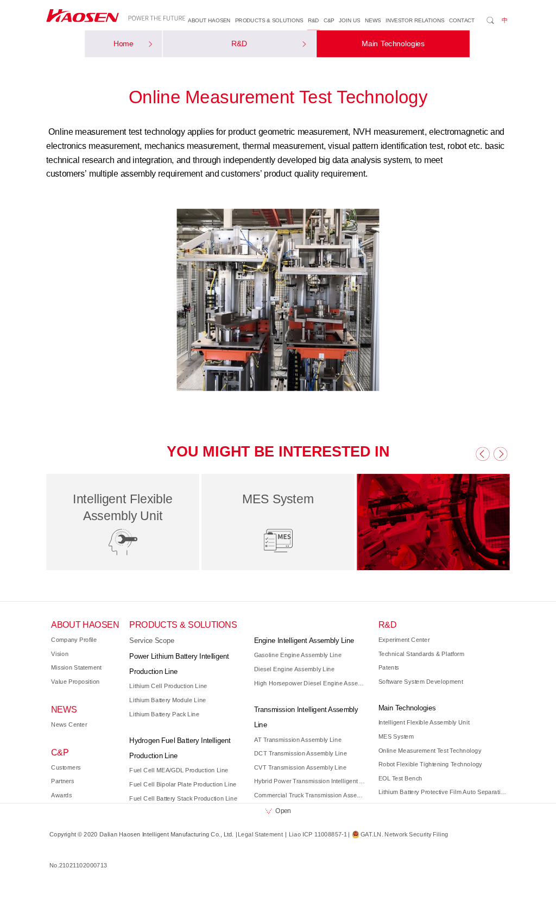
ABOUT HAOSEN (209, 20)
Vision (59, 654)
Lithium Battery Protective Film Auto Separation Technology (442, 792)
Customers (66, 767)
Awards (61, 795)
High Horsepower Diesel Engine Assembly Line (311, 683)
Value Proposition (75, 681)
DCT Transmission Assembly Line (300, 753)
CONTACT (462, 20)
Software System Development (420, 681)
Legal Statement (260, 834)
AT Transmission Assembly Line (298, 739)
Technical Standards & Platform (421, 654)
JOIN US (349, 20)
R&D (313, 20)
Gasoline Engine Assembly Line (298, 655)
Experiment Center (404, 639)
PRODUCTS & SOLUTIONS (269, 20)
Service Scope (151, 641)
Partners (62, 781)
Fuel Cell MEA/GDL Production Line (178, 770)
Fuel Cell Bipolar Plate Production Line (182, 784)
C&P (329, 20)
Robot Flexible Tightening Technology (430, 764)
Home (123, 44)
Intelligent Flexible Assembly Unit (424, 722)
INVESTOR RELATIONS (415, 20)
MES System (396, 736)
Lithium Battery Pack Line (164, 714)
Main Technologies (393, 44)
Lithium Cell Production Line (168, 686)
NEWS (373, 20)
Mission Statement (76, 667)
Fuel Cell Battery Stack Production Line (183, 798)
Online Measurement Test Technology (430, 750)
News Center (69, 724)
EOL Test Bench (400, 778)
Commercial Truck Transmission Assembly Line (311, 795)
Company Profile (74, 639)
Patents (388, 667)
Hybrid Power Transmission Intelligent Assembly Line (311, 781)
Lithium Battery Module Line (167, 700)
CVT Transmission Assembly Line (300, 767)
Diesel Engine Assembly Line (294, 669)
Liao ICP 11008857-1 (318, 834)
